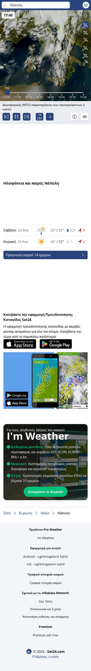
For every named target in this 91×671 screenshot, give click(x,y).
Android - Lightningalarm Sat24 (45, 557)
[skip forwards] (26, 117)
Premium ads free (45, 635)
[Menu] (86, 5)
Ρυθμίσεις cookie (45, 656)
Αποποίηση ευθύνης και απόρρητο (45, 617)
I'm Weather (45, 538)
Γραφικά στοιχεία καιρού (46, 583)
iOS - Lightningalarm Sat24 (46, 564)
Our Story (45, 601)
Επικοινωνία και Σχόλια (45, 609)
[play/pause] (16, 117)
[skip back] (6, 117)
